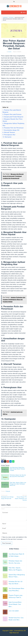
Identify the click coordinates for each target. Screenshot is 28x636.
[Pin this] (8, 461)
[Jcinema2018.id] (14, 6)
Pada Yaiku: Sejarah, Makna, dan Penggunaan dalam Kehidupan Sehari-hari (18, 484)
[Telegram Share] (10, 461)
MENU (24, 12)
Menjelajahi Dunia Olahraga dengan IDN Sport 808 (7, 496)
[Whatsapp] (13, 461)
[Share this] (2, 461)
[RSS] (14, 1)
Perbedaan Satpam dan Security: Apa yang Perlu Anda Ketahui (18, 475)
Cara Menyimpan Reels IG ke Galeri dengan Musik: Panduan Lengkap (17, 469)
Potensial (8, 491)
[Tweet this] (5, 461)
